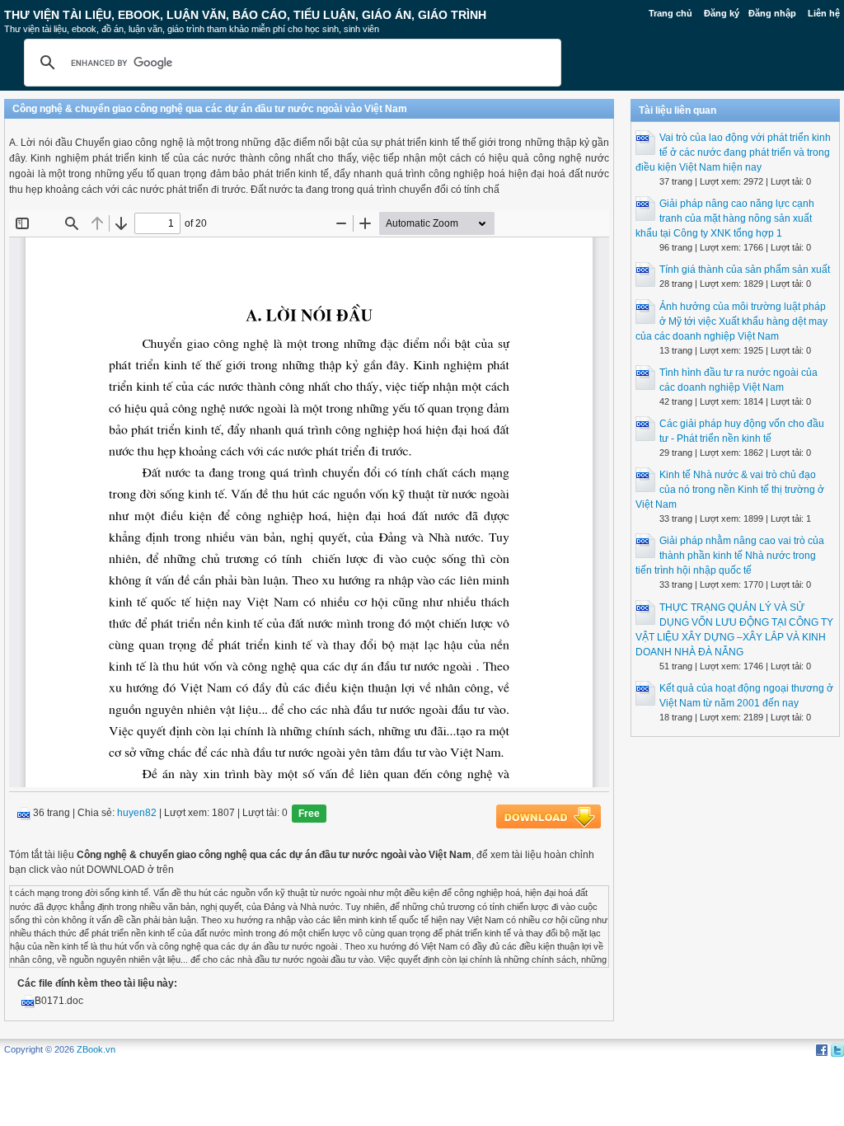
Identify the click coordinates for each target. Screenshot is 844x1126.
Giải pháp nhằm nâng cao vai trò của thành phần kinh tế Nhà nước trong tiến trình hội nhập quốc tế (729, 555)
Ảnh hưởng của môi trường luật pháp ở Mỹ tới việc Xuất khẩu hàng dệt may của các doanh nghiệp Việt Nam (731, 321)
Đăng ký (721, 13)
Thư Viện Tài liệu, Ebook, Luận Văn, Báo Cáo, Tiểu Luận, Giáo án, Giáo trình (245, 14)
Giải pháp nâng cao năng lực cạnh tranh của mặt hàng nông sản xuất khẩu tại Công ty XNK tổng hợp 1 (724, 218)
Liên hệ (824, 13)
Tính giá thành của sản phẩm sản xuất (744, 269)
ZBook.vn (96, 1049)
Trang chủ (670, 13)
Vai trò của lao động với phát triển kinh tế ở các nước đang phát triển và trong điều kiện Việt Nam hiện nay (733, 152)
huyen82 (137, 813)
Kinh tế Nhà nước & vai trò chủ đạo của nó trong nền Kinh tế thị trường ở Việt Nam (729, 489)
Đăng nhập (772, 13)
